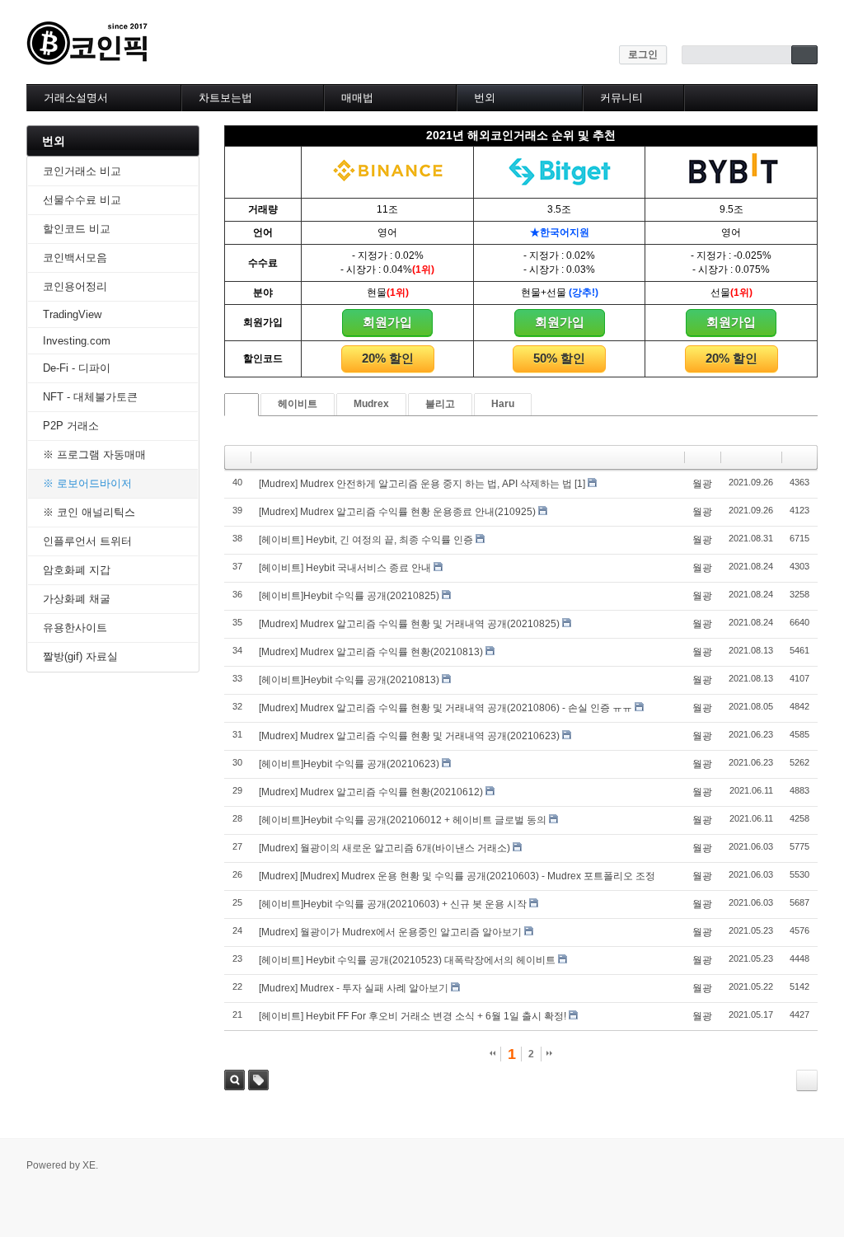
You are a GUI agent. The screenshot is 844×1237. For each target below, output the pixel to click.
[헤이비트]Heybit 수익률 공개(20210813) (349, 680)
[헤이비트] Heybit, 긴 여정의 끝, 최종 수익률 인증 (366, 540)
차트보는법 (225, 97)
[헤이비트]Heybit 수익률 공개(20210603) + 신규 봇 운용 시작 (393, 904)
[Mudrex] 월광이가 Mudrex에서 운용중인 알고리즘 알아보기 (390, 932)
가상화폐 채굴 (76, 599)
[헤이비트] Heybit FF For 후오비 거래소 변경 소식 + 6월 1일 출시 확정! (412, 1016)
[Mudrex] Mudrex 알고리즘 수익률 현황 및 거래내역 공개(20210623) (409, 736)
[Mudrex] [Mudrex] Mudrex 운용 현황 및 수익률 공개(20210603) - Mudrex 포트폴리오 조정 (457, 876)
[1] (579, 484)
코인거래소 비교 (82, 171)
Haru (502, 404)
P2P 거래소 (71, 425)
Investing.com (76, 341)
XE (89, 1165)
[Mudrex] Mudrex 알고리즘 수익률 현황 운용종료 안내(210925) (397, 512)
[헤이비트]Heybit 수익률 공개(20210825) (349, 596)
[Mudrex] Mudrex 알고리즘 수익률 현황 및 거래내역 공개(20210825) (409, 624)
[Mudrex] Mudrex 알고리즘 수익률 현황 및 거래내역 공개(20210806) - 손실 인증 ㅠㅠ (445, 708)
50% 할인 (559, 358)
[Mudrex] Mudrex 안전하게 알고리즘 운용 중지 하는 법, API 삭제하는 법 (415, 484)
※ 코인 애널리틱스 (89, 512)
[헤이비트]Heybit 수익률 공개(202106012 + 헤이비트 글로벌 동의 (402, 820)
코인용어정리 (75, 286)
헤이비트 (297, 404)
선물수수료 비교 (82, 200)
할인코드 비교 (76, 229)
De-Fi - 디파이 (76, 368)
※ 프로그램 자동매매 (94, 454)
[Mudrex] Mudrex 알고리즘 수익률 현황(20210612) (371, 792)
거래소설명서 (76, 97)
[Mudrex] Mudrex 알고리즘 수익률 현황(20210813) (371, 652)
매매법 (357, 97)
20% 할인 (388, 358)
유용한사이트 (75, 627)
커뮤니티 (621, 97)
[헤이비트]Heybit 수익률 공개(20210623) (349, 764)
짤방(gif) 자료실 (80, 656)
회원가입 (387, 322)
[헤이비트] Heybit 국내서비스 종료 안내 (345, 568)
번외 (484, 97)
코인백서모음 (75, 257)
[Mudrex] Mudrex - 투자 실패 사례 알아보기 (353, 988)
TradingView (72, 314)
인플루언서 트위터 (87, 541)
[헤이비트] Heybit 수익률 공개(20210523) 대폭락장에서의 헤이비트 (407, 960)
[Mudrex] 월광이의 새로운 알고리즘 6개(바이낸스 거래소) (384, 848)
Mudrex (371, 404)
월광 (702, 484)
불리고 (440, 404)
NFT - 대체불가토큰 (90, 397)
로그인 (643, 54)
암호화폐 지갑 (76, 570)
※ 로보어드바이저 (87, 483)
